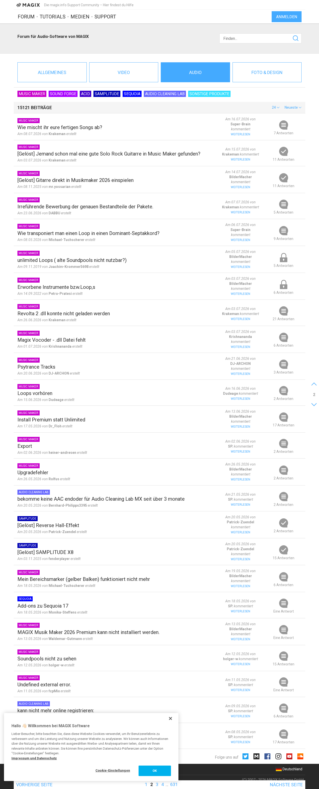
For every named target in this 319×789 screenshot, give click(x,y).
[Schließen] (170, 718)
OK (155, 771)
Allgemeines (52, 72)
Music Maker (32, 93)
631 (174, 784)
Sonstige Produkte (209, 93)
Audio (195, 72)
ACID (85, 93)
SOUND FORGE (63, 93)
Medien (80, 17)
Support (105, 17)
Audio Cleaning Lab (165, 93)
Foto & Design (267, 72)
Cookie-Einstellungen (112, 770)
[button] (276, 107)
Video (124, 72)
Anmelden (286, 16)
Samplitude (107, 93)
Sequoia (132, 93)
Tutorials (53, 17)
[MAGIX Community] (28, 5)
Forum (26, 17)
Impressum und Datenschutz (34, 758)
